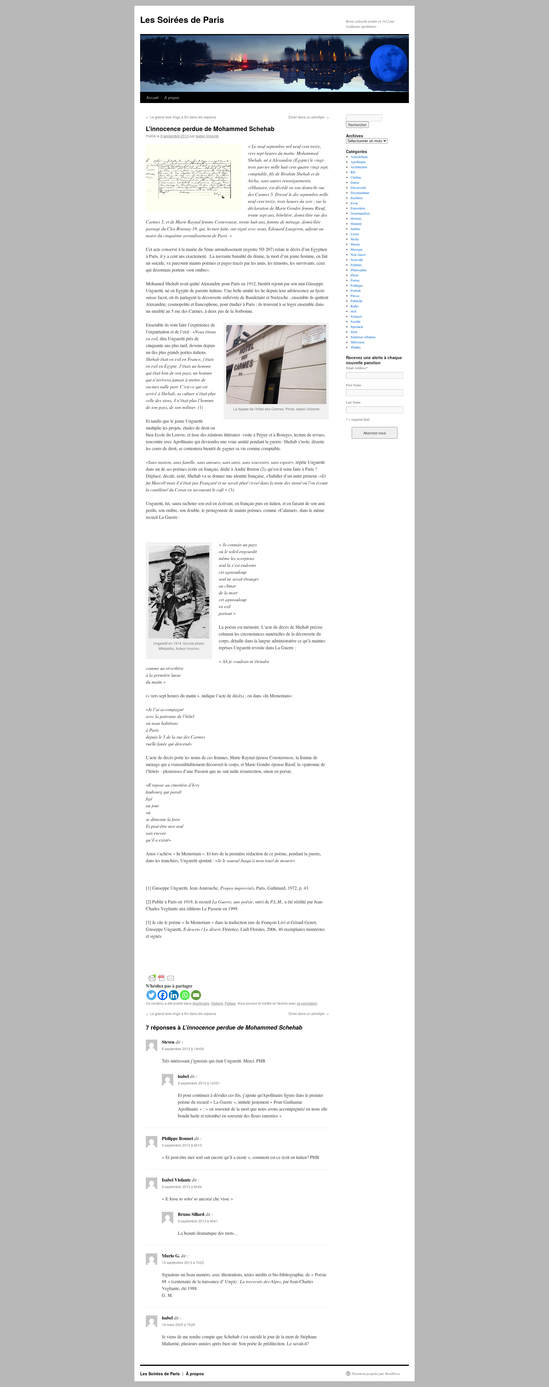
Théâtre (356, 347)
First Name (353, 385)
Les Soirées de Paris (182, 19)
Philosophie (359, 270)
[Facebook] (163, 995)
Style (354, 331)
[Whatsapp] (185, 995)
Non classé (358, 254)
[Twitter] (151, 995)
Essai (354, 203)
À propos (171, 97)
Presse (355, 295)
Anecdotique (359, 156)
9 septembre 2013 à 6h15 (182, 1145)
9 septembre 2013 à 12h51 (199, 1083)
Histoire (217, 1003)
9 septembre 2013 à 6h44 (182, 1186)
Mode (355, 239)
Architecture (359, 167)
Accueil (152, 97)
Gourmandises (360, 213)
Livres (355, 234)
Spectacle (357, 326)
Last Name (353, 402)
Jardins (355, 228)
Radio (355, 306)
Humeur (356, 223)
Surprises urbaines (363, 337)
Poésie (230, 1003)
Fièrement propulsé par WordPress (376, 1373)
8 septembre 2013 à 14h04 (183, 1048)
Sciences (356, 316)
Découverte (358, 187)
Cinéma (356, 177)
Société (355, 321)
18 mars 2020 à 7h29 (178, 1324)
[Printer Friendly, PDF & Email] (161, 978)
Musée (355, 244)
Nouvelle (357, 259)
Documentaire (360, 192)
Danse (355, 182)
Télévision (357, 342)
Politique (357, 285)
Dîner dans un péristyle (309, 116)
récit (353, 311)
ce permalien (307, 1003)
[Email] (196, 995)
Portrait (356, 290)
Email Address (357, 367)
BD (353, 172)
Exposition (358, 208)
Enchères (357, 197)
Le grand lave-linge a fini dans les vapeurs (181, 116)
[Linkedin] (174, 995)
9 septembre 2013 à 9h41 (198, 1220)
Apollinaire (200, 1003)
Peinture (356, 264)
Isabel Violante (207, 135)
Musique (357, 249)
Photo (355, 275)
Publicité (356, 300)
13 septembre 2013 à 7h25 (183, 1262)
